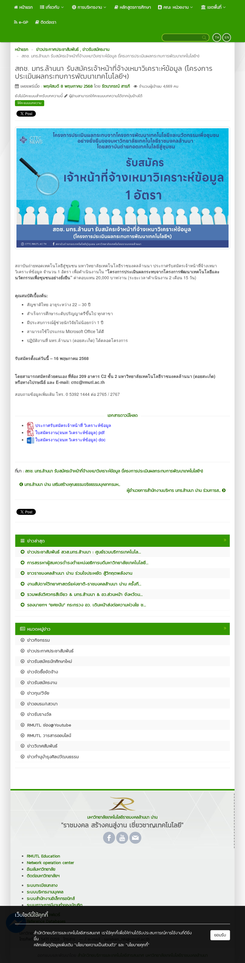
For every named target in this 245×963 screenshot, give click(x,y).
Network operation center (50, 863)
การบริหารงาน (89, 7)
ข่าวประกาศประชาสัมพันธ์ (49, 650)
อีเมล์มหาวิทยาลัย (41, 869)
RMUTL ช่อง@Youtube (48, 724)
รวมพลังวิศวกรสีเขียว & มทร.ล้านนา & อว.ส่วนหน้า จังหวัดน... (84, 594)
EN (227, 37)
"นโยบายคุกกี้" (137, 945)
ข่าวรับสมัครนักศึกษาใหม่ (48, 661)
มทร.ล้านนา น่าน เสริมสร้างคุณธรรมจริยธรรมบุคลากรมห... (71, 485)
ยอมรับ (220, 935)
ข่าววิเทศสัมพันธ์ (41, 745)
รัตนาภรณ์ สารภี (116, 86)
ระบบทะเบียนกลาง (42, 885)
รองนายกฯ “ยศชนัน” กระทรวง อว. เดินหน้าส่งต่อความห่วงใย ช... (85, 604)
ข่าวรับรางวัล (38, 714)
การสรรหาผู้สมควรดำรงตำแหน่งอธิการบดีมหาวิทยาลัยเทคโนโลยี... (86, 562)
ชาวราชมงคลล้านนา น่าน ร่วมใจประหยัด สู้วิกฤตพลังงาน (78, 573)
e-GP (22, 22)
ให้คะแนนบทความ (30, 102)
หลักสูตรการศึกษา (134, 7)
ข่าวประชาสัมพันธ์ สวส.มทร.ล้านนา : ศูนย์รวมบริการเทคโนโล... (83, 551)
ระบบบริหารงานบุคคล (45, 892)
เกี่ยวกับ (51, 7)
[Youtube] (122, 838)
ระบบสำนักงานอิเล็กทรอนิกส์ (51, 898)
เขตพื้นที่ (213, 7)
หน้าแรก (25, 7)
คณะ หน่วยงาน (175, 7)
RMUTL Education (43, 856)
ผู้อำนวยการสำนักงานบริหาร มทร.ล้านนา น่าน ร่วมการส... (174, 491)
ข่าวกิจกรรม (37, 640)
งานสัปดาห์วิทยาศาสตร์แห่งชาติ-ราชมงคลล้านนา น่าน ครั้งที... (83, 583)
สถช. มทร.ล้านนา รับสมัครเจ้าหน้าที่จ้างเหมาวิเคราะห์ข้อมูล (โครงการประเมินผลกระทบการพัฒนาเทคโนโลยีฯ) (114, 471)
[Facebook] (109, 838)
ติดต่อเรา (47, 22)
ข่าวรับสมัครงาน (41, 682)
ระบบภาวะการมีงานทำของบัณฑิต (54, 905)
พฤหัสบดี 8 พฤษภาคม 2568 (68, 86)
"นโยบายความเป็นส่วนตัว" (95, 945)
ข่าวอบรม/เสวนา (41, 703)
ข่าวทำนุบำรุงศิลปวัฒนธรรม (52, 756)
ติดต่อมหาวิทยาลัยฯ (43, 876)
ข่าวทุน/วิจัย (37, 692)
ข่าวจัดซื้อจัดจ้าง (41, 671)
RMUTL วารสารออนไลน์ (48, 735)
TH (217, 37)
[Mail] (135, 838)
